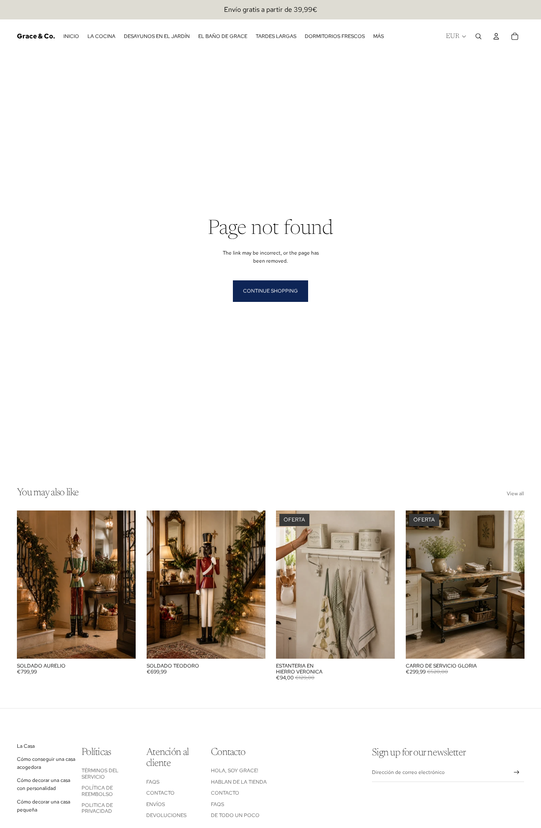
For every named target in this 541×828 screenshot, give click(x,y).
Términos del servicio (100, 773)
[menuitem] (378, 36)
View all (515, 493)
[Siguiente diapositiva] (123, 584)
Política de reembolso (97, 791)
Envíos (155, 804)
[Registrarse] (516, 772)
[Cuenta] (496, 36)
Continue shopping (270, 291)
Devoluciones (166, 815)
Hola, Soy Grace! (235, 770)
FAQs (152, 782)
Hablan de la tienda (239, 782)
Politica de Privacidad (97, 808)
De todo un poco (235, 815)
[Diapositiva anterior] (29, 584)
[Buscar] (478, 36)
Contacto (160, 793)
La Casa (26, 746)
